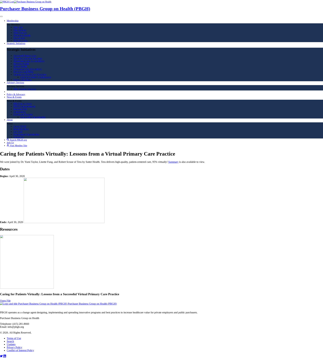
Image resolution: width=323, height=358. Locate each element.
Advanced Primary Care (24, 55)
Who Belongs (19, 30)
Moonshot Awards (21, 35)
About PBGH (19, 126)
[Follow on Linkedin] (4, 356)
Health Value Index (22, 80)
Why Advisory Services (24, 89)
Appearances (19, 111)
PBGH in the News (22, 103)
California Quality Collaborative (35, 77)
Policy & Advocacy (16, 94)
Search (10, 341)
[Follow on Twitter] (1, 356)
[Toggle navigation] (1, 16)
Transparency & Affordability (27, 69)
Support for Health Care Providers (29, 74)
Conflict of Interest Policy (20, 350)
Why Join (18, 27)
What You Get (20, 32)
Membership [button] (13, 20)
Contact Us (18, 137)
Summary (173, 161)
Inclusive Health (21, 63)
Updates (11, 344)
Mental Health (20, 66)
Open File (5, 300)
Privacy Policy (14, 347)
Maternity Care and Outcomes (27, 58)
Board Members (21, 129)
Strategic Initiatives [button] (16, 43)
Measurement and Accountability (29, 61)
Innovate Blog (20, 109)
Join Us (10, 142)
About (10, 119)
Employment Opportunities (26, 134)
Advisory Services (15, 82)
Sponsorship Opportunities (32, 117)
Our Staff (18, 131)
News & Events (14, 97)
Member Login (20, 40)
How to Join (19, 38)
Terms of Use (14, 338)
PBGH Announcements (24, 106)
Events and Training (23, 114)
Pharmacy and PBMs (23, 71)
